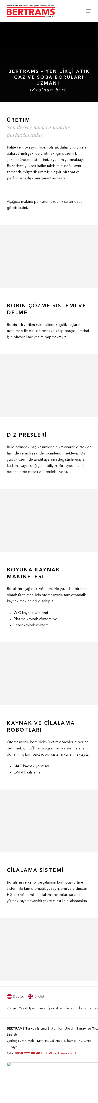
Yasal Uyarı (27, 1008)
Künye (11, 1008)
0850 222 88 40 (27, 1053)
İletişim (71, 1008)
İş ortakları (55, 1008)
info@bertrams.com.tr (61, 1053)
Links (41, 1008)
